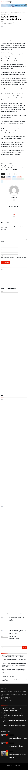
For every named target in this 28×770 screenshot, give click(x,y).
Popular (8, 613)
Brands (11, 751)
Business (11, 735)
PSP (16, 174)
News (6, 12)
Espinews (5, 22)
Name (2, 241)
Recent (20, 613)
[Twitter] (13, 767)
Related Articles (13, 206)
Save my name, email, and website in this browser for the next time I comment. (14, 258)
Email (2, 246)
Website (2, 251)
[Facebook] (11, 767)
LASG (7, 174)
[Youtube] (17, 767)
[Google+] (15, 767)
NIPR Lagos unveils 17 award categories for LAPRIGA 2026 (14, 679)
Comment (3, 229)
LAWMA (12, 174)
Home (2, 12)
